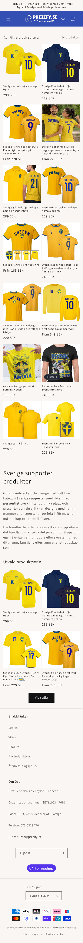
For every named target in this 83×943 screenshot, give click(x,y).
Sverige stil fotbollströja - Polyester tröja (57, 445)
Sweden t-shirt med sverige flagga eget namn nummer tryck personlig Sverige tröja (60, 150)
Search (13, 728)
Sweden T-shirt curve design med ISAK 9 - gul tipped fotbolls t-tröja (21, 329)
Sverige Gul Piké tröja (15, 443)
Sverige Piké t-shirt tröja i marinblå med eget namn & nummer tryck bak (58, 89)
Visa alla (41, 697)
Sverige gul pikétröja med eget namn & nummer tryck (21, 209)
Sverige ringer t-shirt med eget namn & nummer (60, 209)
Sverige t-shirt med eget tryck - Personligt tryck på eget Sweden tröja (21, 150)
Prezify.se (20, 927)
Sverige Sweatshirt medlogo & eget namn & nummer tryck (59, 327)
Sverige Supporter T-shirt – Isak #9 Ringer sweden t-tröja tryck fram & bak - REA (60, 268)
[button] (8, 18)
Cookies (14, 747)
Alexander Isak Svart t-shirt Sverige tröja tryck (58, 388)
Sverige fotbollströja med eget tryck (21, 88)
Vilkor (13, 737)
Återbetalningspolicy (23, 766)
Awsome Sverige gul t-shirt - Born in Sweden (19, 388)
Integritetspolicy (32, 934)
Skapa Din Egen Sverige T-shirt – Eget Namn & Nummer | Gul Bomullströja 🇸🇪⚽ (22, 676)
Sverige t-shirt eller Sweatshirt (21, 264)
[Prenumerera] (62, 853)
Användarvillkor (19, 756)
